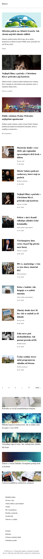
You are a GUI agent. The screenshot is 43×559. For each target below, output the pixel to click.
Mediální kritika (21, 343)
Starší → (38, 388)
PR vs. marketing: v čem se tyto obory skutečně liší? (28, 267)
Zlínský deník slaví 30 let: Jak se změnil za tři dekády (28, 313)
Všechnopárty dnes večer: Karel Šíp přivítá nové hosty (28, 243)
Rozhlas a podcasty (22, 181)
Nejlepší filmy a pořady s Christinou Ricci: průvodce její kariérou (28, 197)
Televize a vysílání (7, 91)
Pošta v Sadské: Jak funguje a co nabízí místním (26, 290)
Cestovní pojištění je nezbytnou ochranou (18, 483)
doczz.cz (5, 4)
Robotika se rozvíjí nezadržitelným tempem (18, 408)
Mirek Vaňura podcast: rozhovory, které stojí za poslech (28, 174)
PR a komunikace (7, 133)
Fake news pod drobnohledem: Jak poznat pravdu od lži (26, 336)
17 (29, 388)
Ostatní (4, 48)
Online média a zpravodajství (25, 227)
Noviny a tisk (20, 161)
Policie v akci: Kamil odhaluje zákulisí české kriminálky (28, 220)
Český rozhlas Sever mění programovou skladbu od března (26, 360)
